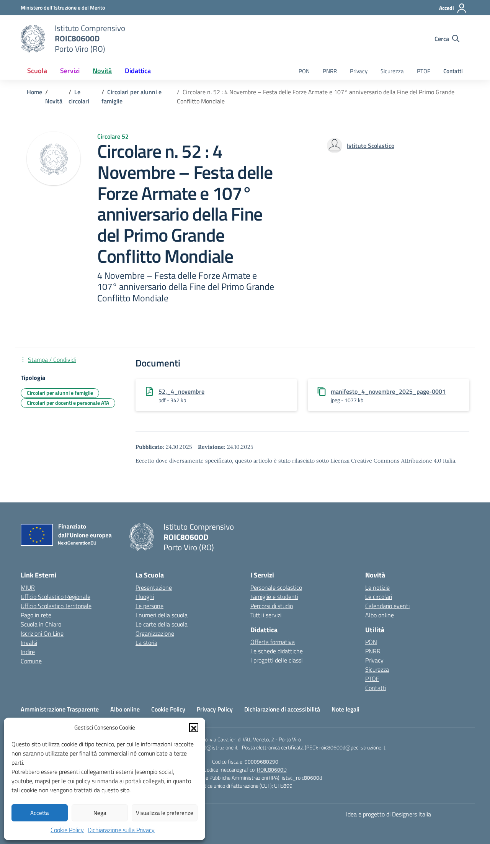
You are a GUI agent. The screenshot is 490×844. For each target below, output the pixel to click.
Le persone (149, 605)
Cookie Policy (67, 829)
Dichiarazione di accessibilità (282, 709)
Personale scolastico (276, 587)
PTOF (423, 71)
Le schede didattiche (276, 651)
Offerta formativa (272, 641)
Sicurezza (392, 71)
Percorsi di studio (271, 605)
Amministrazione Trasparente (60, 709)
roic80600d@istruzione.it (209, 747)
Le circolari (378, 596)
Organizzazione (155, 633)
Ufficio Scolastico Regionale (55, 596)
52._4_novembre (181, 391)
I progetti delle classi (276, 660)
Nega (99, 812)
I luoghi (145, 596)
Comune (31, 661)
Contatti (453, 71)
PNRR (330, 71)
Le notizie (377, 587)
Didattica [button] (138, 70)
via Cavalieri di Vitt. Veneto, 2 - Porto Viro (255, 739)
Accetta (39, 812)
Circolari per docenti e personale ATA (68, 403)
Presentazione (154, 587)
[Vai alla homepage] (33, 38)
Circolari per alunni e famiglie (60, 393)
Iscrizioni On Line (42, 633)
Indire (28, 651)
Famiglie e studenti (274, 596)
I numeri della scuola (162, 615)
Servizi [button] (70, 70)
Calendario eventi (387, 605)
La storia (146, 642)
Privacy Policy (215, 709)
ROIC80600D (272, 769)
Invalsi (29, 642)
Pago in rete (36, 615)
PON (304, 71)
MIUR (28, 587)
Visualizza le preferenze (164, 812)
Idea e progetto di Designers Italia (388, 814)
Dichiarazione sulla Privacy (121, 829)
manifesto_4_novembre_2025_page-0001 (388, 391)
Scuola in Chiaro (41, 624)
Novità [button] (102, 70)
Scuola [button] (37, 70)
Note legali (345, 709)
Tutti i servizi (265, 615)
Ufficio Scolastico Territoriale (56, 605)
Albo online (379, 615)
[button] (194, 727)
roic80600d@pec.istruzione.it (352, 747)
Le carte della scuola (162, 624)
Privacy (359, 71)
